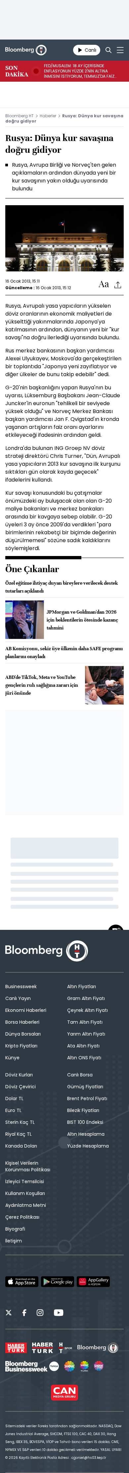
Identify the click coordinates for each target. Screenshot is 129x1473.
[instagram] (40, 1313)
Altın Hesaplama (86, 1134)
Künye (12, 1057)
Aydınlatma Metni (25, 1205)
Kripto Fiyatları (21, 1045)
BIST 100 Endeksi (85, 1122)
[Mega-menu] (120, 50)
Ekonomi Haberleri (25, 1010)
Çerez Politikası (22, 1217)
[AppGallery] (93, 1281)
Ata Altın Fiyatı (83, 1045)
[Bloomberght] (26, 50)
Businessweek (21, 986)
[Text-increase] (104, 284)
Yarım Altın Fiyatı (86, 1034)
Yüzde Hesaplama (88, 1146)
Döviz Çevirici (20, 1086)
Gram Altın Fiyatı (86, 998)
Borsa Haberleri (22, 1022)
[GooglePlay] (57, 1281)
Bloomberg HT (19, 116)
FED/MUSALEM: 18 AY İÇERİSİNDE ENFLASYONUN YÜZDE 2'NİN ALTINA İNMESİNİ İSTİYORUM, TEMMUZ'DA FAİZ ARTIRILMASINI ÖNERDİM (79, 71)
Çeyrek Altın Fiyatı (87, 1010)
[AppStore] (21, 1281)
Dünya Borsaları (23, 1034)
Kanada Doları (21, 1146)
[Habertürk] (16, 1348)
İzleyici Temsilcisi (24, 1181)
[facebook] (24, 1313)
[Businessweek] (32, 1366)
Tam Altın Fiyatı (85, 1022)
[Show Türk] (84, 1366)
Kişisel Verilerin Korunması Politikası (27, 1166)
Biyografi (15, 1229)
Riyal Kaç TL (18, 1134)
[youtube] (58, 1313)
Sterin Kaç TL (20, 1122)
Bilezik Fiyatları (83, 1110)
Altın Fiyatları (81, 986)
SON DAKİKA (16, 71)
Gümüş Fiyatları (85, 1086)
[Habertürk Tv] (42, 1348)
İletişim (13, 1240)
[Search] (108, 50)
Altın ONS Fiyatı (84, 1057)
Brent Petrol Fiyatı (87, 1098)
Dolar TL (14, 1098)
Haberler (48, 116)
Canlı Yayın (18, 998)
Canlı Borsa (80, 1074)
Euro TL (13, 1110)
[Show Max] (99, 1366)
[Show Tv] (69, 1366)
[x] (8, 1313)
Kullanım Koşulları (25, 1193)
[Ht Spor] (65, 1348)
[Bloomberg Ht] (98, 1348)
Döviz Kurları (19, 1074)
